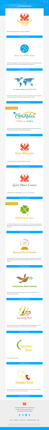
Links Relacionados (31, 420)
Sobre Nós (16, 420)
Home (11, 420)
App (38, 420)
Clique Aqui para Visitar (24, 36)
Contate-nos (23, 420)
